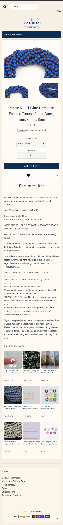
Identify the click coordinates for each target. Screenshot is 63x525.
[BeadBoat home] (31, 23)
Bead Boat (39, 512)
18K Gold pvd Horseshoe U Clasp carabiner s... (48, 407)
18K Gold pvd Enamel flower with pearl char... (49, 443)
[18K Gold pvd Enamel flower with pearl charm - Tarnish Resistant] (50, 431)
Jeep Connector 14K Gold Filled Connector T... (11, 372)
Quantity (31, 150)
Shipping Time (8, 492)
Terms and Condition (11, 495)
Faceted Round (31, 139)
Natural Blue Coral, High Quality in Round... (12, 407)
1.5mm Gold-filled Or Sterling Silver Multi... (48, 372)
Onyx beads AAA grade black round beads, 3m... (31, 372)
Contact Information (11, 477)
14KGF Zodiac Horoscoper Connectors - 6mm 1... (31, 407)
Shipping (21, 130)
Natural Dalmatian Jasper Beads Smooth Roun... (11, 443)
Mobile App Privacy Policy (14, 481)
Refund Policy (8, 484)
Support (5, 488)
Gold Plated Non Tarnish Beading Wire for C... (31, 443)
